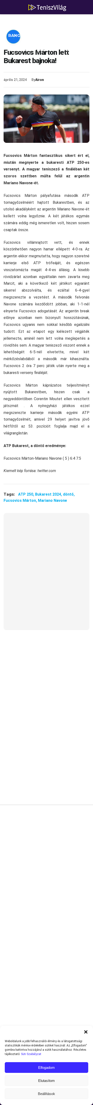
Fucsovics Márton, (21, 500)
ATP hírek (19, 21)
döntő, (69, 494)
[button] (85, 1032)
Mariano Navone (52, 500)
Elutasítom (46, 1081)
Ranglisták (22, 35)
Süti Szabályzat (31, 1054)
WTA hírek (52, 21)
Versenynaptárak (29, 50)
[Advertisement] (46, 574)
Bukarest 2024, (49, 494)
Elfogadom (46, 1067)
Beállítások (46, 1094)
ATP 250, (26, 494)
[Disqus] (46, 880)
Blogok (69, 50)
